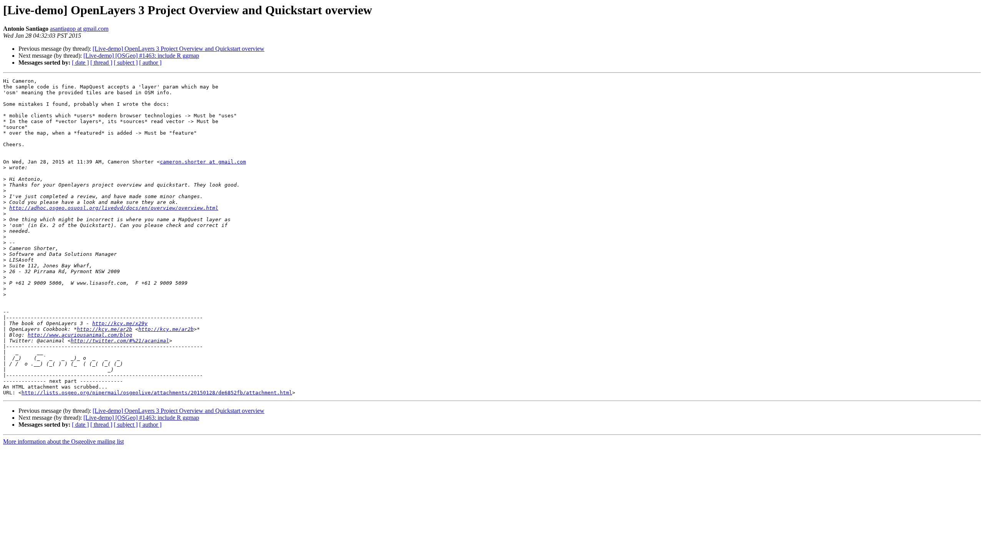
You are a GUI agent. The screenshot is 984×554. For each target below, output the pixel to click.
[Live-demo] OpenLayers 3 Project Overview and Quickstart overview (178, 48)
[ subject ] (126, 62)
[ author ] (150, 62)
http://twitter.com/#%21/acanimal (120, 341)
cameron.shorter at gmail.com (203, 162)
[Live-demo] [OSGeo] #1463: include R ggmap (141, 55)
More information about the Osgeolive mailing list (63, 441)
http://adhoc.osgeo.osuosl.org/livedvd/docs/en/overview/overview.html (113, 208)
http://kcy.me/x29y (120, 323)
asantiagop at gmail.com (79, 28)
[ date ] (80, 62)
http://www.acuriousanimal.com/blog (80, 335)
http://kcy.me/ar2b (104, 329)
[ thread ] (101, 62)
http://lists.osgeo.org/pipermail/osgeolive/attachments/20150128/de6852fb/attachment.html (157, 392)
